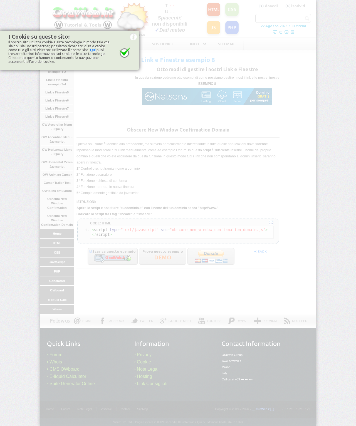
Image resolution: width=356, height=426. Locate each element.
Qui (93, 50)
